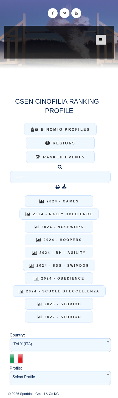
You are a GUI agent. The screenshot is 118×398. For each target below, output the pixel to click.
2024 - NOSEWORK (62, 227)
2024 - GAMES (62, 201)
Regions (63, 143)
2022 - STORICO (62, 317)
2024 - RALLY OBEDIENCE (62, 214)
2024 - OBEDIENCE (62, 278)
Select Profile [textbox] (23, 376)
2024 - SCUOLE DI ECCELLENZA (62, 291)
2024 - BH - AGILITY (62, 253)
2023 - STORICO (62, 304)
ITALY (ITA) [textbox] (22, 344)
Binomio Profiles (64, 129)
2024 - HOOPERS (62, 240)
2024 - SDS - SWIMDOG (62, 266)
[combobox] (60, 345)
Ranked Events (63, 157)
